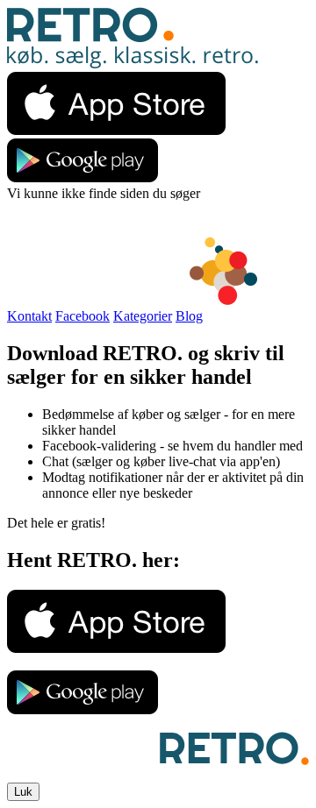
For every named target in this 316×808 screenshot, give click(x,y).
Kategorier (142, 315)
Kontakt (29, 315)
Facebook (82, 315)
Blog (189, 315)
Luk (23, 791)
